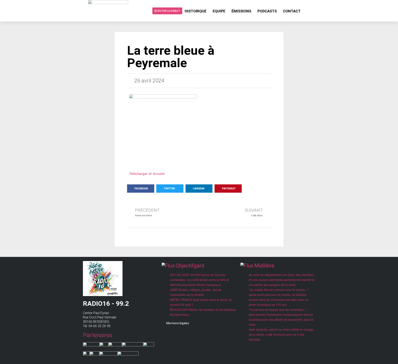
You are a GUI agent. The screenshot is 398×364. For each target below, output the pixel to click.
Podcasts (267, 11)
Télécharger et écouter (147, 174)
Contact (292, 11)
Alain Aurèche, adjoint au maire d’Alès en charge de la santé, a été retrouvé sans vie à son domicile (281, 334)
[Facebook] (307, 11)
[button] (140, 188)
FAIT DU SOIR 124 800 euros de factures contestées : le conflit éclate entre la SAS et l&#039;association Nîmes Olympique (199, 280)
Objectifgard (190, 266)
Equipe (219, 11)
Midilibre (264, 266)
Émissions (241, 11)
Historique (195, 11)
